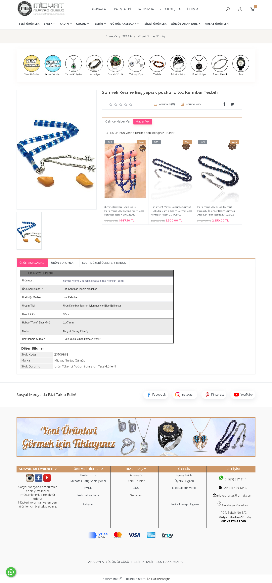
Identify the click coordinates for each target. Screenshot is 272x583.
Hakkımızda (88, 475)
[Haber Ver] (142, 121)
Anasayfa (136, 475)
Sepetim (136, 495)
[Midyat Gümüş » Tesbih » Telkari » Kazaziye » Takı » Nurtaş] (41, 16)
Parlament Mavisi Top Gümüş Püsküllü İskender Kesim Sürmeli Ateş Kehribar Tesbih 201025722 (216, 210)
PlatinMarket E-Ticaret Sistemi (124, 579)
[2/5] (113, 104)
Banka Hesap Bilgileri (184, 504)
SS (137, 488)
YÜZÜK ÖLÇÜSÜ (117, 562)
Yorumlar (167, 104)
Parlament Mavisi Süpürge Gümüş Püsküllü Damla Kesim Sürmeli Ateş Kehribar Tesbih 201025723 (171, 210)
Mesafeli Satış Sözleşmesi (88, 481)
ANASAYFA (96, 562)
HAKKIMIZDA (173, 562)
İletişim (88, 504)
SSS (159, 562)
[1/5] (110, 104)
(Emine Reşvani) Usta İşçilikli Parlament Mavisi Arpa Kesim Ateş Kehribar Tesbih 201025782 (124, 210)
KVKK (88, 488)
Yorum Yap (193, 104)
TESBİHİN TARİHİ (143, 562)
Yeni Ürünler (136, 481)
